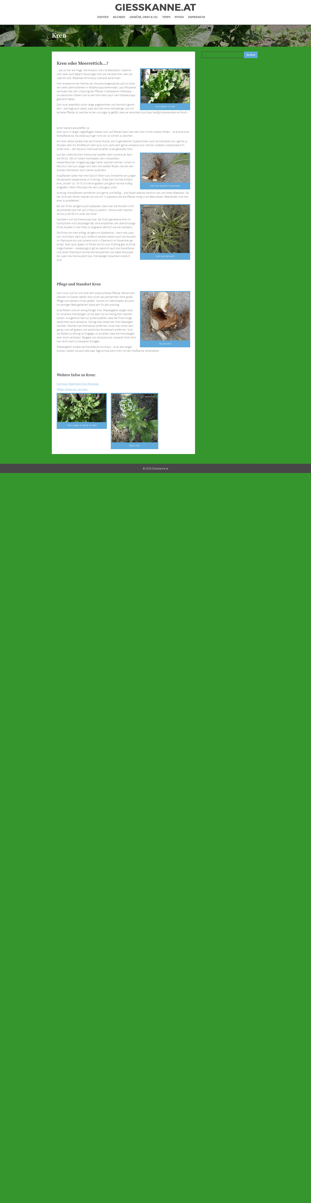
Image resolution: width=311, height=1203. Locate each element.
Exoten (103, 17)
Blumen (119, 17)
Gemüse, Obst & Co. (144, 17)
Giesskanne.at (155, 7)
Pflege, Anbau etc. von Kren (72, 389)
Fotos (179, 17)
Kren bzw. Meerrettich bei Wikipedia (78, 384)
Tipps (166, 17)
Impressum (196, 17)
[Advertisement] (138, 121)
